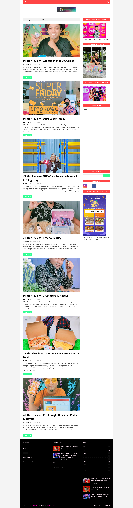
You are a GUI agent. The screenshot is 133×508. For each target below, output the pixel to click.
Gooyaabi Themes (51, 505)
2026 (97, 450)
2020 (97, 467)
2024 (97, 456)
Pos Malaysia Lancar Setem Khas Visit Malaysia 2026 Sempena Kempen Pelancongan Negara (100, 480)
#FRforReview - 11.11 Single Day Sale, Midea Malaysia (50, 417)
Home (95, 505)
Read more (27, 77)
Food (25, 453)
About (101, 505)
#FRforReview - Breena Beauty (42, 238)
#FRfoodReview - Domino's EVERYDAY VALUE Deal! (51, 355)
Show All (77, 20)
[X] (99, 186)
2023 (97, 459)
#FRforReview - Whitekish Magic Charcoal (49, 61)
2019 (96, 470)
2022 (97, 462)
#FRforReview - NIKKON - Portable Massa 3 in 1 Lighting (50, 178)
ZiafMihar (26, 64)
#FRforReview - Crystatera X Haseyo (46, 295)
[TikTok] (89, 186)
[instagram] (85, 186)
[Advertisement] (96, 140)
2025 (97, 453)
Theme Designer (33, 505)
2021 (97, 465)
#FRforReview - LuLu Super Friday (44, 118)
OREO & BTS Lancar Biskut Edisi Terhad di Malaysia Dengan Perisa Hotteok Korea (70, 455)
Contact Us (107, 505)
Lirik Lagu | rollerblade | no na (70, 446)
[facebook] (94, 186)
